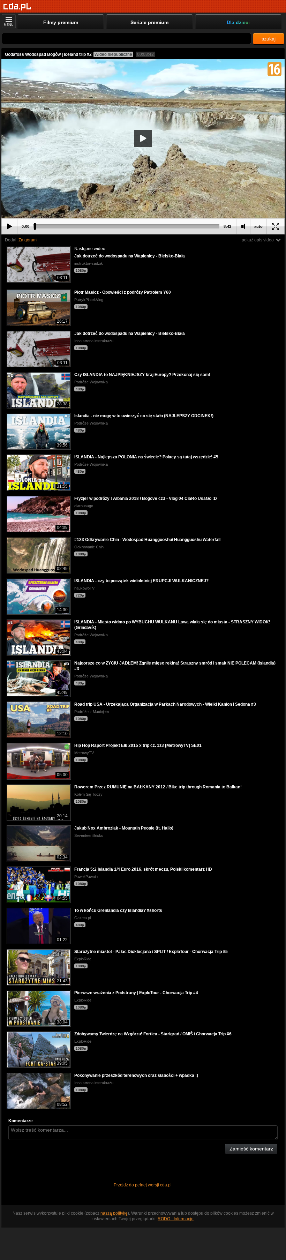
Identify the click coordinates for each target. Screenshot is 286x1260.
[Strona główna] (17, 6)
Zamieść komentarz (251, 1149)
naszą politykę (114, 1213)
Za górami (28, 240)
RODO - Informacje (176, 1218)
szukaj (269, 39)
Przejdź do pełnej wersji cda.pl (143, 1185)
